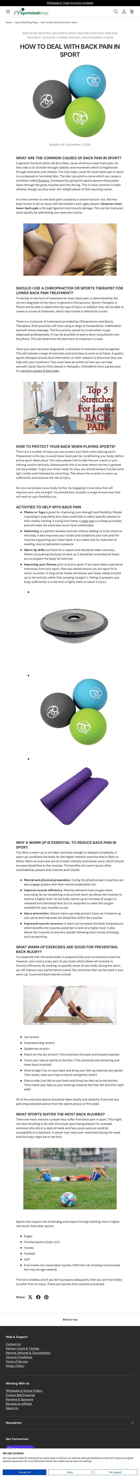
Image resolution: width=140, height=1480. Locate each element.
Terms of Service (17, 1361)
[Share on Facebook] (38, 1297)
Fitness (108, 37)
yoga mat (87, 521)
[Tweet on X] (30, 1297)
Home (9, 22)
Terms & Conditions (19, 1357)
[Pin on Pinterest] (46, 1297)
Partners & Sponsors (19, 1399)
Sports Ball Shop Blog (26, 22)
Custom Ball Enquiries (20, 1395)
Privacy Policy (15, 1366)
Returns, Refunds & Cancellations (28, 1353)
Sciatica (43, 180)
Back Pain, (45, 33)
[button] (132, 12)
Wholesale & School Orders (24, 1391)
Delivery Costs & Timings (22, 1348)
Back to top (70, 1319)
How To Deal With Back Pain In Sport (59, 22)
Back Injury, (31, 33)
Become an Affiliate (19, 1404)
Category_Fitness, (55, 37)
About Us (12, 1408)
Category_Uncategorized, (86, 37)
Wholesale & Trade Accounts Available (70, 3)
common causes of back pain (39, 371)
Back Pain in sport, (64, 33)
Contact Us (13, 1344)
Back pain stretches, (91, 33)
